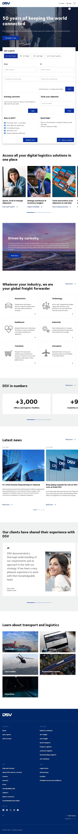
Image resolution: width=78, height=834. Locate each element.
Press (4, 784)
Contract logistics (46, 751)
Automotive (20, 298)
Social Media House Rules (11, 800)
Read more (14, 255)
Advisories (9, 648)
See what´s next (10, 38)
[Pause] (69, 9)
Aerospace (56, 345)
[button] (30, 212)
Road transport (45, 742)
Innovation (9, 693)
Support (5, 792)
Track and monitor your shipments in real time (62, 201)
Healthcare (19, 322)
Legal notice (44, 768)
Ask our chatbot (66, 140)
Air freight (43, 734)
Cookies (42, 776)
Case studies (10, 671)
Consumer (19, 345)
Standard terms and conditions (50, 780)
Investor (5, 780)
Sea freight (44, 738)
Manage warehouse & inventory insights (36, 201)
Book (4, 730)
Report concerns (8, 796)
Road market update (51, 671)
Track (69, 111)
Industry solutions (46, 730)
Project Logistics (46, 747)
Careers (5, 776)
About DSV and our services (12, 772)
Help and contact (8, 768)
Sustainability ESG (8, 788)
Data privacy (44, 772)
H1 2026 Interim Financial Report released (21, 484)
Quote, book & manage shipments (12, 201)
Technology (57, 298)
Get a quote (6, 734)
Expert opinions (49, 648)
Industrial (56, 322)
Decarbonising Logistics (48, 755)
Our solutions (44, 759)
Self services (6, 738)
